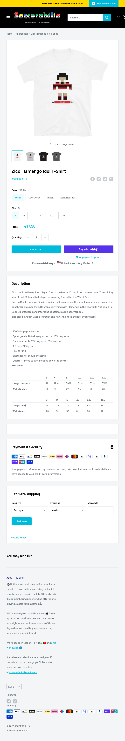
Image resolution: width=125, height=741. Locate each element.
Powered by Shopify (17, 730)
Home (10, 33)
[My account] (118, 17)
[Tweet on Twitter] (105, 178)
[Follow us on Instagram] (15, 701)
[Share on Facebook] (92, 178)
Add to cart (36, 249)
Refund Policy (19, 537)
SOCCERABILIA (19, 179)
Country (16, 502)
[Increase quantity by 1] (45, 237)
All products (22, 33)
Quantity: (17, 237)
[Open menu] (8, 17)
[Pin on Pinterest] (99, 178)
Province (55, 502)
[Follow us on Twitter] (9, 701)
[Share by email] (111, 178)
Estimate (21, 521)
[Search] (107, 17)
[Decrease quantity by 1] (27, 237)
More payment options (89, 257)
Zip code (93, 502)
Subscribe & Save (106, 3)
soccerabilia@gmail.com (23, 671)
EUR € (11, 686)
